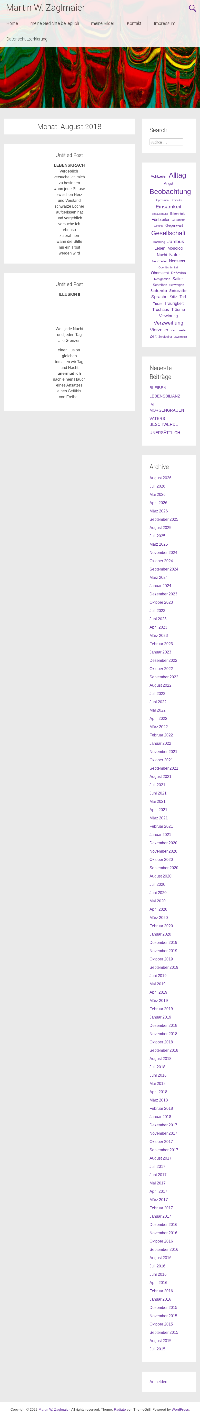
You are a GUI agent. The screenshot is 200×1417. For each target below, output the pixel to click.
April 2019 (158, 992)
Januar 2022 (160, 743)
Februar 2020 (161, 926)
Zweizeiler (165, 336)
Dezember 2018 (163, 1025)
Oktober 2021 (161, 760)
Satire (177, 279)
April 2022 (158, 718)
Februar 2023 (161, 644)
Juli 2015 (157, 1349)
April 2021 (158, 810)
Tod (183, 297)
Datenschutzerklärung (27, 38)
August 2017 (160, 1158)
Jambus (175, 241)
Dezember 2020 (163, 843)
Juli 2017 (157, 1166)
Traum (157, 304)
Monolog (175, 248)
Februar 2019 (161, 1009)
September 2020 (164, 868)
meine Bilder (102, 23)
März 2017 (159, 1200)
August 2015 (160, 1341)
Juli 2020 (157, 884)
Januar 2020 (160, 934)
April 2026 (158, 503)
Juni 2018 (158, 1075)
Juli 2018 (157, 1067)
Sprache (159, 296)
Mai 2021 (158, 801)
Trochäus (160, 309)
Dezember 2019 (163, 942)
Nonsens (177, 260)
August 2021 (160, 777)
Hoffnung (159, 242)
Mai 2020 (158, 901)
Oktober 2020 (161, 859)
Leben (159, 248)
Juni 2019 (158, 976)
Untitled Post (69, 155)
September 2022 (164, 677)
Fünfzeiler (160, 219)
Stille (173, 297)
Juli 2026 (157, 486)
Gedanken (179, 220)
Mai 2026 (158, 494)
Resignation (162, 279)
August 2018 (160, 1059)
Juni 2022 (158, 702)
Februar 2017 (161, 1208)
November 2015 (163, 1316)
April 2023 (158, 627)
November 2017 (163, 1133)
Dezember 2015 (163, 1307)
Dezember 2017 (163, 1125)
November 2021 (163, 752)
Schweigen (176, 284)
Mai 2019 (158, 984)
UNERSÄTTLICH (165, 433)
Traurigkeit (174, 303)
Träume (178, 309)
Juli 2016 (157, 1266)
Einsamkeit (168, 206)
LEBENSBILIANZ (165, 396)
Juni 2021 (158, 793)
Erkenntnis (177, 213)
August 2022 (160, 685)
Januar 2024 (160, 586)
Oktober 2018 (161, 1042)
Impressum (164, 23)
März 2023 (159, 635)
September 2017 (164, 1150)
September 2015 (164, 1332)
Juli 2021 (157, 785)
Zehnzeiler (178, 330)
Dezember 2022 (163, 660)
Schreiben (160, 285)
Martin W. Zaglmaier (45, 8)
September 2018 (164, 1050)
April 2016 (158, 1283)
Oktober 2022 (161, 669)
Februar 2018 (161, 1108)
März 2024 (159, 577)
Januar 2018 (160, 1117)
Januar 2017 (160, 1216)
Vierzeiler (159, 329)
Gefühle (158, 225)
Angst (168, 183)
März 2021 (159, 818)
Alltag (177, 175)
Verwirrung (168, 316)
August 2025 (160, 528)
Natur (174, 254)
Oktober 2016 (161, 1241)
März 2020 (159, 918)
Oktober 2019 (161, 959)
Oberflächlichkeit (168, 267)
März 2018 (159, 1100)
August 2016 (160, 1258)
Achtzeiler (159, 176)
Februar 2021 (161, 826)
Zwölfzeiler (180, 336)
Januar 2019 (160, 1017)
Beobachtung (170, 191)
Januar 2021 (160, 835)
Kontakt (134, 23)
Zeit (153, 336)
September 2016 (164, 1249)
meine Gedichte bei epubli (54, 23)
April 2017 (158, 1191)
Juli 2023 (157, 611)
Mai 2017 (158, 1183)
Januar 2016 (160, 1299)
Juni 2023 (158, 619)
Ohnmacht (160, 273)
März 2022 (159, 727)
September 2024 (164, 569)
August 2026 (160, 478)
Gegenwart (174, 225)
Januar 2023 (160, 652)
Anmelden (158, 1382)
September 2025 (164, 519)
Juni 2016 (158, 1274)
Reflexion (178, 273)
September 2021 (164, 768)
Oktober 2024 (161, 561)
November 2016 (163, 1233)
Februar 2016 (161, 1291)
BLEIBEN (158, 388)
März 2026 (159, 511)
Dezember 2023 (163, 594)
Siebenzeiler (178, 291)
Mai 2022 (158, 710)
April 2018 (158, 1092)
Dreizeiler (176, 200)
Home (12, 23)
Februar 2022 (161, 735)
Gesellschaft (168, 233)
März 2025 (159, 544)
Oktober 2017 (161, 1142)
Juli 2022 (157, 694)
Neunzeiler (159, 261)
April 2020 (158, 909)
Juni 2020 (158, 893)
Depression (162, 200)
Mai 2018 (158, 1083)
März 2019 (159, 1001)
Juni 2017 (158, 1175)
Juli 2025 (157, 536)
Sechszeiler (158, 291)
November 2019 (163, 951)
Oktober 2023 (161, 602)
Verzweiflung (168, 323)
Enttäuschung (160, 213)
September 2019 (164, 967)
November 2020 (163, 851)
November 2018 (163, 1034)
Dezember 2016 (163, 1225)
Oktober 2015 (161, 1324)
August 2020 (160, 876)
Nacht (162, 255)
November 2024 (163, 552)
